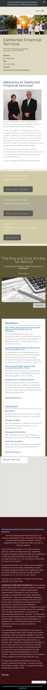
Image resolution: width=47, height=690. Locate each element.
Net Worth (9, 411)
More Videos (23, 273)
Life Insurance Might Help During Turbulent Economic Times (20, 367)
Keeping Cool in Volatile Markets (19, 380)
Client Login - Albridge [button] (17, 189)
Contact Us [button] (11, 238)
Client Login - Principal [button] (17, 213)
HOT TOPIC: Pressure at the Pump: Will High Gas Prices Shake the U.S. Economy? (22, 329)
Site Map (5, 675)
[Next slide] (44, 27)
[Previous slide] (2, 27)
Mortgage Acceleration (15, 432)
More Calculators (13, 452)
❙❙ (26, 31)
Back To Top (38, 682)
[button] (40, 11)
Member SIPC (7, 642)
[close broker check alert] (44, 2)
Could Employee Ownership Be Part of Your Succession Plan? (22, 349)
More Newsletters (13, 398)
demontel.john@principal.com (16, 70)
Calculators (11, 406)
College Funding (12, 420)
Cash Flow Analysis (13, 441)
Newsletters (11, 323)
